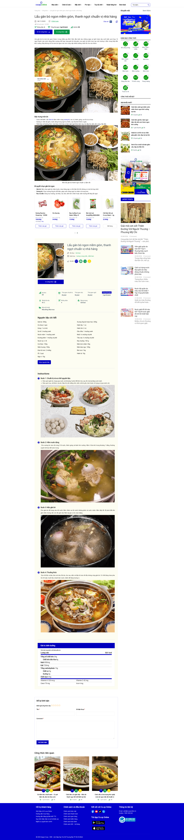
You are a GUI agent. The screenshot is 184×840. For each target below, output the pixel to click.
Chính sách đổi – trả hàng (72, 824)
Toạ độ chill (98, 5)
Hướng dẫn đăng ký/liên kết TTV (46, 816)
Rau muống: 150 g (83, 341)
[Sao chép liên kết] (117, 22)
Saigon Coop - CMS (46, 837)
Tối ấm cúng (136, 81)
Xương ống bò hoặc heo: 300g (87, 322)
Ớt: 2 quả (41, 353)
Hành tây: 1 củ (81, 325)
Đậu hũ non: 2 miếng (44, 350)
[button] (75, 233)
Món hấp (135, 59)
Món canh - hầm (146, 48)
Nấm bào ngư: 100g (83, 347)
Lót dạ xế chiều (136, 48)
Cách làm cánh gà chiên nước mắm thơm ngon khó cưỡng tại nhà (140, 109)
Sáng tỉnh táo (125, 81)
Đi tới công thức (42, 32)
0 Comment (133, 236)
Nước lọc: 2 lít (42, 341)
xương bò (67, 119)
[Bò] (76, 261)
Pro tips (87, 5)
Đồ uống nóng (125, 48)
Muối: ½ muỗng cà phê (84, 334)
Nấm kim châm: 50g (83, 344)
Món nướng (135, 71)
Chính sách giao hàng (70, 816)
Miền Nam (91, 256)
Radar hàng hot (111, 5)
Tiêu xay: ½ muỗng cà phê (85, 338)
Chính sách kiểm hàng (70, 819)
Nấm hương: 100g (44, 347)
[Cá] (43, 790)
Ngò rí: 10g (41, 357)
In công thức (60, 32)
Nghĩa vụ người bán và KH (44, 821)
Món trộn (146, 71)
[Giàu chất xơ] (80, 261)
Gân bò (51, 119)
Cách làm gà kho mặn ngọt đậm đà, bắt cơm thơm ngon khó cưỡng (140, 122)
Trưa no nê (125, 91)
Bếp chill (77, 5)
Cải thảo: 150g (42, 344)
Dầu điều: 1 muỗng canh (85, 331)
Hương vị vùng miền (81, 256)
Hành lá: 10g (81, 353)
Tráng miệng (146, 81)
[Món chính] (89, 261)
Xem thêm (147, 11)
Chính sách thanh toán (71, 814)
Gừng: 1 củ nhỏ (43, 328)
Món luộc (125, 71)
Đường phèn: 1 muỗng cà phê (47, 338)
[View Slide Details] (136, 24)
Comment (40, 718)
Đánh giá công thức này (44, 706)
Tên (38, 709)
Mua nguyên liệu (44, 362)
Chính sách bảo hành (70, 821)
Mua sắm (55, 5)
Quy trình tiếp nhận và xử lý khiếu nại (47, 819)
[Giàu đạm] (85, 261)
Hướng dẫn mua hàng (42, 814)
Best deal (122, 5)
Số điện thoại (80, 709)
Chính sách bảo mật (70, 811)
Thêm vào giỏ (42, 226)
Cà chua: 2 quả (42, 325)
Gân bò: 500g (42, 322)
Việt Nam (78, 253)
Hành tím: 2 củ (81, 328)
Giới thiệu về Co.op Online (44, 811)
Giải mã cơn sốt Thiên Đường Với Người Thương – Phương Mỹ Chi (135, 229)
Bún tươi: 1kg (81, 350)
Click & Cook (66, 5)
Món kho (146, 59)
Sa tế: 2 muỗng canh (44, 331)
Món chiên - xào (125, 60)
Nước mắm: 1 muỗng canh (46, 334)
